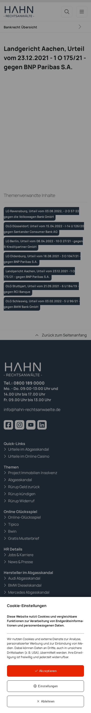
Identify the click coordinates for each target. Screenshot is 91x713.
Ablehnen (47, 701)
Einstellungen (47, 686)
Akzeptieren (47, 671)
